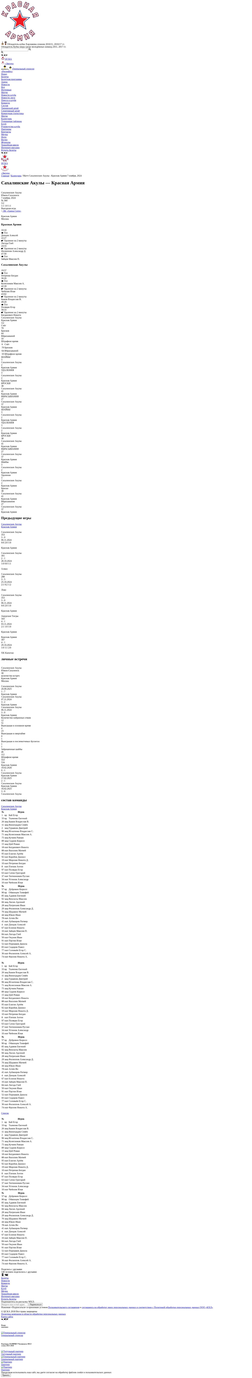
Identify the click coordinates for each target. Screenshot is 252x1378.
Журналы (5, 142)
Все (3, 87)
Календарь (6, 118)
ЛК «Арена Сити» (11, 211)
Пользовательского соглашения (63, 1307)
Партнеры (6, 129)
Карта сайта (7, 1316)
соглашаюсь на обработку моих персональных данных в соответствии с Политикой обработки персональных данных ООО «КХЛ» (147, 1307)
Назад (4, 74)
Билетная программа (11, 79)
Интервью (6, 90)
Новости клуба (8, 95)
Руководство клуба (10, 126)
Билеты (5, 1278)
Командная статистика (12, 113)
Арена (4, 82)
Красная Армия (9, 527)
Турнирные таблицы (11, 121)
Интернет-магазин (10, 1296)
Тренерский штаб (10, 108)
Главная (5, 175)
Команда (5, 1283)
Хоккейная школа (10, 1294)
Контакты (6, 132)
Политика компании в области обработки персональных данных (33, 1314)
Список (5, 1113)
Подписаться (35, 1304)
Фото (3, 137)
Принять (6, 1375)
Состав (4, 105)
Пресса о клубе (8, 100)
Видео (4, 139)
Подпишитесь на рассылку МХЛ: (17, 1301)
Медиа (4, 1291)
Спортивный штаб (10, 111)
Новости (5, 1280)
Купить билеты (8, 1299)
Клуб (3, 1288)
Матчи (4, 92)
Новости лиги (8, 97)
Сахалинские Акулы (11, 524)
